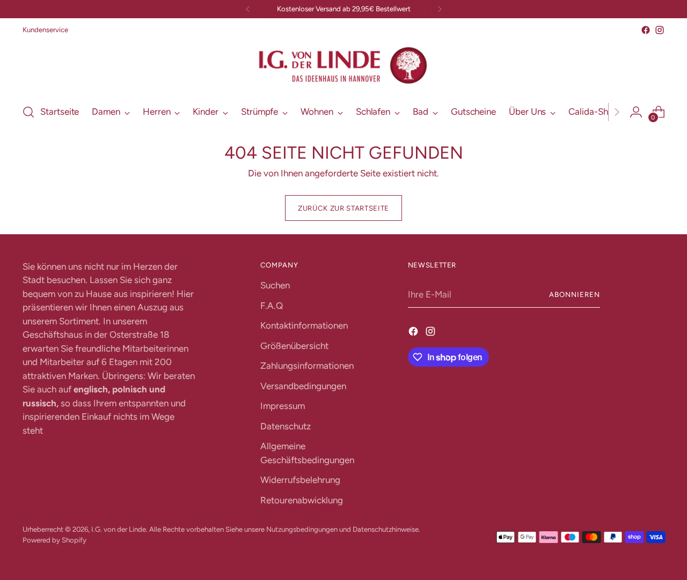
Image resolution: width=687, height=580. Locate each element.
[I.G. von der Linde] (343, 66)
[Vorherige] (248, 9)
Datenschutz (285, 426)
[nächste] (439, 9)
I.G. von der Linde (118, 529)
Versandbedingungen (303, 386)
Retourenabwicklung (301, 500)
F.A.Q (271, 305)
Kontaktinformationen (304, 325)
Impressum (282, 405)
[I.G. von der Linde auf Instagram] (659, 30)
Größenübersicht (294, 345)
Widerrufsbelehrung (300, 479)
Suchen (275, 285)
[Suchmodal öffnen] (28, 112)
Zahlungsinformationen (307, 365)
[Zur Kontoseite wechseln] (636, 112)
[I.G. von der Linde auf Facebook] (646, 30)
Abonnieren (574, 294)
